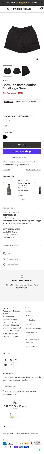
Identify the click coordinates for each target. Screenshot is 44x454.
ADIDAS (5, 80)
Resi (9, 253)
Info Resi (28, 324)
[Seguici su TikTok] (10, 365)
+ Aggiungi (21, 199)
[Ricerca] (8, 9)
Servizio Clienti (12, 265)
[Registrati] (38, 386)
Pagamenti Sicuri (13, 259)
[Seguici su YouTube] (5, 365)
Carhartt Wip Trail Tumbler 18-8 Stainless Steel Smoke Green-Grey (24, 188)
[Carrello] (40, 9)
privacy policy (29, 391)
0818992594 (15, 325)
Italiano (6, 427)
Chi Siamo (29, 316)
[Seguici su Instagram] (10, 359)
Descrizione (8, 208)
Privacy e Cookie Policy (31, 334)
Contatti (28, 312)
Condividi (6, 170)
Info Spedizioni (30, 320)
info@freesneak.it (14, 328)
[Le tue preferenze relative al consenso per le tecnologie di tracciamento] (40, 450)
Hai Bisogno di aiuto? (33, 170)
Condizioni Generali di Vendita (32, 341)
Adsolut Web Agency (32, 433)
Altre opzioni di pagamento (22, 157)
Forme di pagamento (11, 245)
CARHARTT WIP (23, 180)
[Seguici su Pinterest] (16, 359)
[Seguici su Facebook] (5, 359)
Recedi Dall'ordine (32, 347)
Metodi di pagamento (33, 328)
